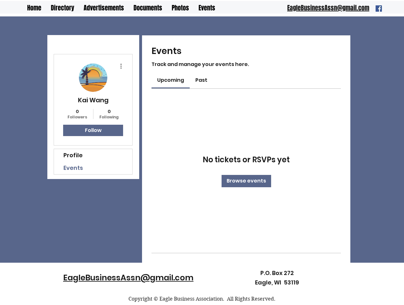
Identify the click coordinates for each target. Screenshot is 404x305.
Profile (73, 155)
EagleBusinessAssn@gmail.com (128, 277)
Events (73, 168)
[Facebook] (379, 8)
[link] (170, 80)
